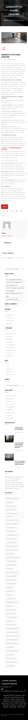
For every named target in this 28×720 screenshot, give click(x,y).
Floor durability (11, 531)
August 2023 (9, 323)
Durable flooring (11, 509)
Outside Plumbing (10, 350)
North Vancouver (16, 697)
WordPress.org (9, 374)
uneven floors (10, 654)
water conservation (12, 662)
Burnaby (22, 699)
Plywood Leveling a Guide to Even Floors (14, 295)
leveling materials (11, 610)
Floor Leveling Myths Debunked (13, 279)
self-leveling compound (13, 636)
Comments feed (10, 371)
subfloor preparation (12, 643)
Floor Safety (10, 568)
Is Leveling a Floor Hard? (12, 299)
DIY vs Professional (12, 506)
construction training (12, 498)
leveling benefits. (11, 598)
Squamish (13, 705)
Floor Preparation (11, 565)
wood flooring (11, 666)
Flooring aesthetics (12, 538)
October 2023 (9, 317)
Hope (23, 707)
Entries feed (9, 369)
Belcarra (19, 701)
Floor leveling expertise (13, 557)
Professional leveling (12, 628)
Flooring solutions (12, 550)
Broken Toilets (9, 336)
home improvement (11, 576)
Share (4, 207)
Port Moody (20, 705)
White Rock (23, 703)
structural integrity (12, 639)
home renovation (11, 583)
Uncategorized (9, 356)
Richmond (14, 701)
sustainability (10, 647)
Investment (9, 595)
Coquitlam (13, 699)
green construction (12, 572)
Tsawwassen (6, 705)
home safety (10, 587)
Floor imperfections (12, 535)
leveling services (11, 613)
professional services (12, 632)
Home (6, 20)
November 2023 (10, 315)
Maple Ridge (12, 707)
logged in (10, 258)
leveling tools (10, 621)
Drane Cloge (9, 339)
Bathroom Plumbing (11, 333)
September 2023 (10, 320)
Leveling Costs (10, 606)
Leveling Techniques (12, 617)
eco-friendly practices (12, 520)
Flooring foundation (12, 546)
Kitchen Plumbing (10, 344)
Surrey (11, 703)
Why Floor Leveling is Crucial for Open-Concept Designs (15, 289)
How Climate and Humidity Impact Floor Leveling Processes (14, 284)
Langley (19, 707)
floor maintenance (11, 561)
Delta (17, 699)
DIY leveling (9, 502)
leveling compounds (12, 602)
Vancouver (18, 695)
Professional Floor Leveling (11, 148)
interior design (10, 591)
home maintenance (11, 580)
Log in (7, 366)
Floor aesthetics (11, 527)
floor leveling (10, 553)
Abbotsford (7, 701)
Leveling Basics (9, 347)
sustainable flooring (12, 651)
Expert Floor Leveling (12, 524)
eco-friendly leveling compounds (12, 515)
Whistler (16, 703)
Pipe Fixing (8, 353)
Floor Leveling (12, 59)
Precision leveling (11, 624)
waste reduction (11, 658)
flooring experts (11, 542)
